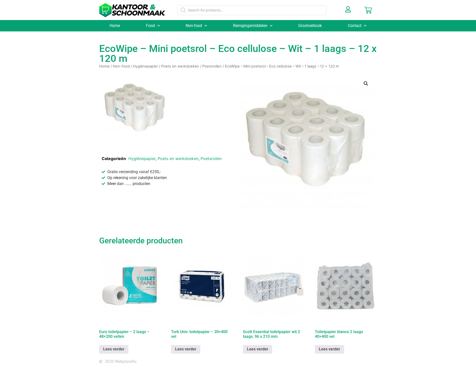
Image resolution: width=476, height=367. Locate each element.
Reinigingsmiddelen (250, 25)
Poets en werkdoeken (180, 66)
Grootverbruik (310, 25)
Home (115, 25)
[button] (365, 83)
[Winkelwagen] (368, 10)
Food (150, 25)
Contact (354, 25)
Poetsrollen (212, 66)
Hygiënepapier (145, 66)
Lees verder (113, 349)
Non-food (194, 25)
